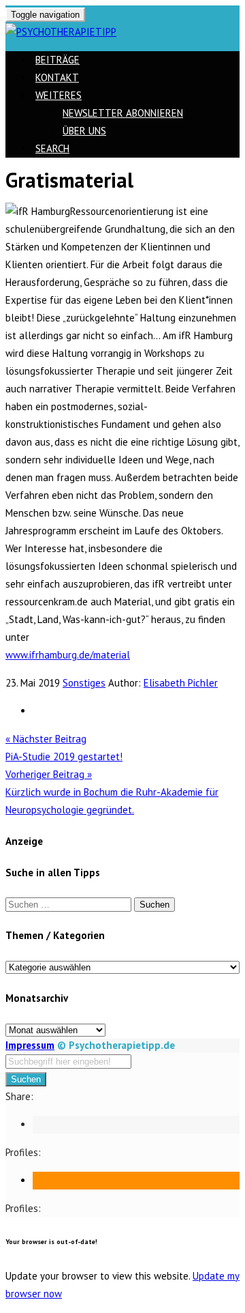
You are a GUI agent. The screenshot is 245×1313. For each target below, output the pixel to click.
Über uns (84, 130)
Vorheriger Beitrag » (111, 792)
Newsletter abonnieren (123, 112)
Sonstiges (84, 682)
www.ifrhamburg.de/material (67, 654)
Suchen (26, 1079)
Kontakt (57, 77)
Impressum (29, 1045)
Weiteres (58, 95)
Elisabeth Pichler (181, 682)
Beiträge (57, 59)
